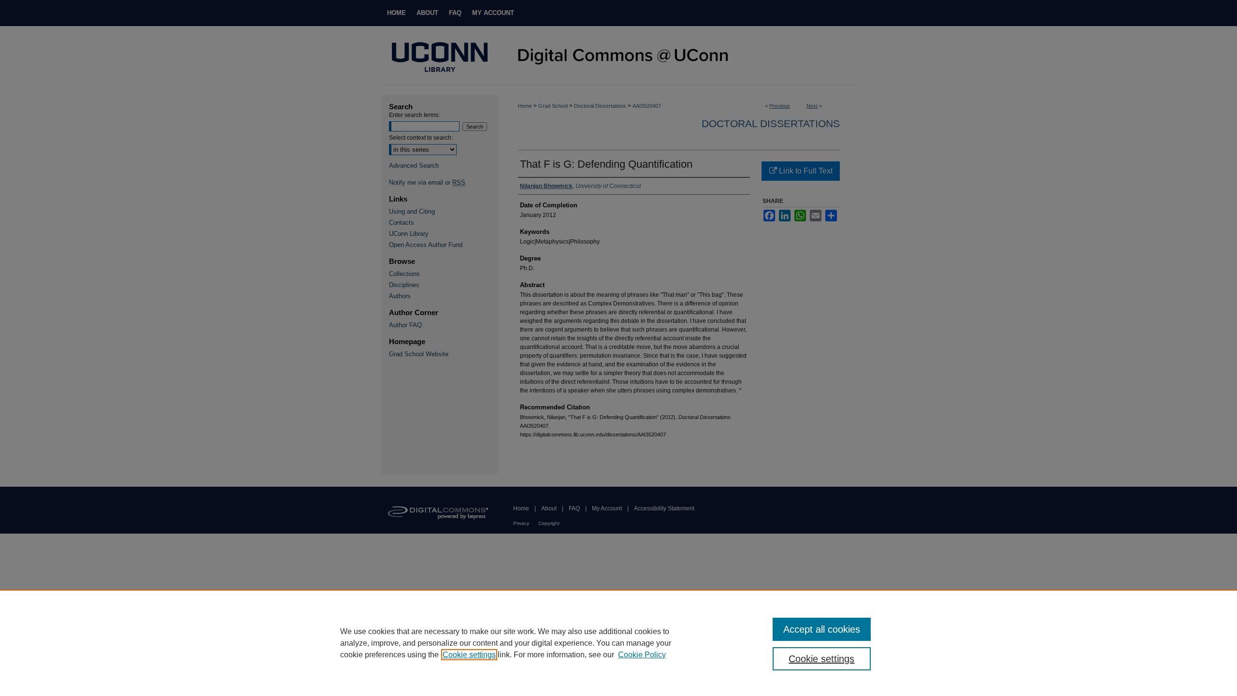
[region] (618, 643)
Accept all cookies (821, 629)
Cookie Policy (642, 655)
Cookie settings (469, 655)
